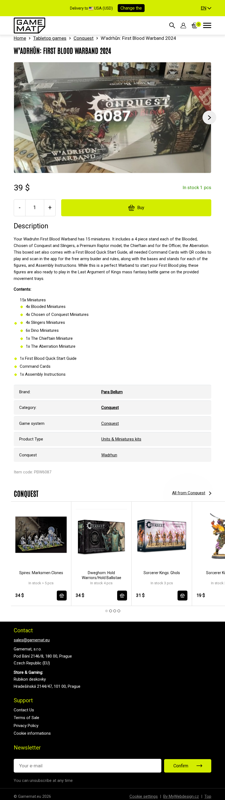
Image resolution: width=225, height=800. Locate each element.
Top (207, 796)
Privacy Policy (26, 725)
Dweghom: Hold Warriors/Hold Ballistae (101, 575)
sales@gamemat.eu (32, 640)
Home (20, 38)
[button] (206, 8)
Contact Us (24, 710)
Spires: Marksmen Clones (41, 573)
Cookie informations (32, 733)
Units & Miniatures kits (121, 439)
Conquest (84, 38)
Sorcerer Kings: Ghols (162, 573)
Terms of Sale (26, 717)
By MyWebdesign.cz (181, 796)
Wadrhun (109, 455)
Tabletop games (49, 38)
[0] (195, 25)
